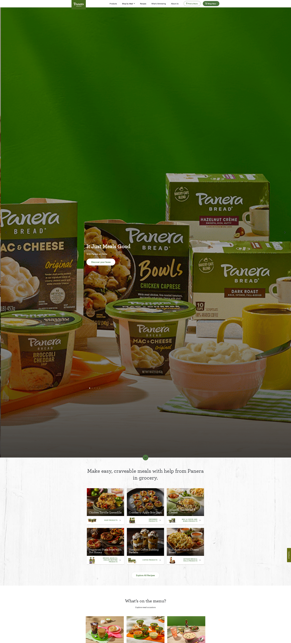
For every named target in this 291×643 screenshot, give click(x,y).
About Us (175, 3)
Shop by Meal (127, 3)
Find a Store (193, 3)
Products (113, 3)
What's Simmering (158, 3)
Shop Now (212, 3)
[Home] (78, 3)
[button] (89, 381)
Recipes (143, 3)
